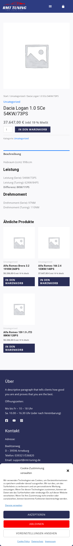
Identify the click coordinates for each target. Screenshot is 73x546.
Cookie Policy (23, 541)
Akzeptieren (36, 514)
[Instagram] (21, 420)
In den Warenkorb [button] (14, 281)
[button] (68, 470)
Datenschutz (37, 541)
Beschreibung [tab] (12, 154)
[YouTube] (14, 420)
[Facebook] (6, 420)
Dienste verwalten (13, 505)
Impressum (50, 541)
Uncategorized (17, 96)
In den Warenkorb (32, 129)
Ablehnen (36, 524)
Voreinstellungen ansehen (36, 533)
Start (5, 96)
